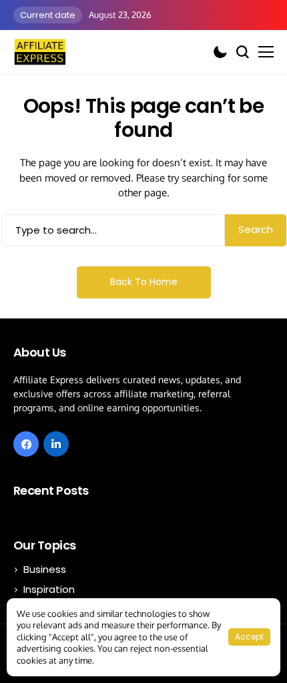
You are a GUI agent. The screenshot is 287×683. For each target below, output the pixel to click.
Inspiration (49, 589)
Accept (249, 636)
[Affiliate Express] (40, 51)
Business (44, 569)
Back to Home (144, 281)
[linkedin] (56, 444)
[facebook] (26, 444)
